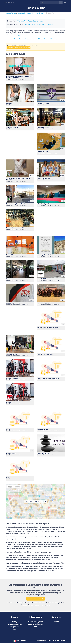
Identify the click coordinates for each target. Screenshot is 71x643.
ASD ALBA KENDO (42, 429)
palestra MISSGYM (42, 127)
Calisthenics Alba (11, 354)
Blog (14, 629)
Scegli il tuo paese (21, 640)
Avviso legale (35, 623)
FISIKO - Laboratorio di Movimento (48, 378)
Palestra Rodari (11, 453)
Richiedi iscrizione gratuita (36, 599)
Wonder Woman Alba (43, 178)
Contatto (56, 621)
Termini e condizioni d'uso (35, 621)
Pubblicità (15, 628)
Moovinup (9, 279)
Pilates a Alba (40, 24)
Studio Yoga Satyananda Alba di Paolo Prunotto (18, 179)
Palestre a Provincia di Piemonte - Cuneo (30, 13)
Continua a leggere (16, 35)
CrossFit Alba (42, 279)
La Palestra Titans (43, 103)
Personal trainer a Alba (35, 21)
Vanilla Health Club (12, 127)
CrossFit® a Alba (29, 24)
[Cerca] (61, 2)
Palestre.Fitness (11, 13)
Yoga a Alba (49, 24)
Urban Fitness (10, 402)
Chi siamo (14, 621)
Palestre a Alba (22, 21)
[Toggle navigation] (65, 2)
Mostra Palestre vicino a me (48, 39)
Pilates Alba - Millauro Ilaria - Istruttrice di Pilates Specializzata (19, 77)
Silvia (8, 429)
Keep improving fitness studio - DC (17, 204)
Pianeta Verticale (42, 151)
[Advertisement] (51, 69)
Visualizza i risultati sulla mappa (26, 39)
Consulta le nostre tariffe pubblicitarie (19, 48)
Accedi (15, 623)
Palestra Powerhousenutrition (15, 228)
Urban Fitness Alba (12, 378)
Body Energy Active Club (45, 354)
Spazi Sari (9, 103)
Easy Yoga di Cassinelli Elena (46, 255)
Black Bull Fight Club (43, 204)
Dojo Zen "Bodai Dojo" (44, 303)
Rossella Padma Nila (43, 453)
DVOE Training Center (13, 303)
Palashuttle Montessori (13, 255)
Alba (7, 477)
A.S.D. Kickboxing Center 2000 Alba (48, 327)
